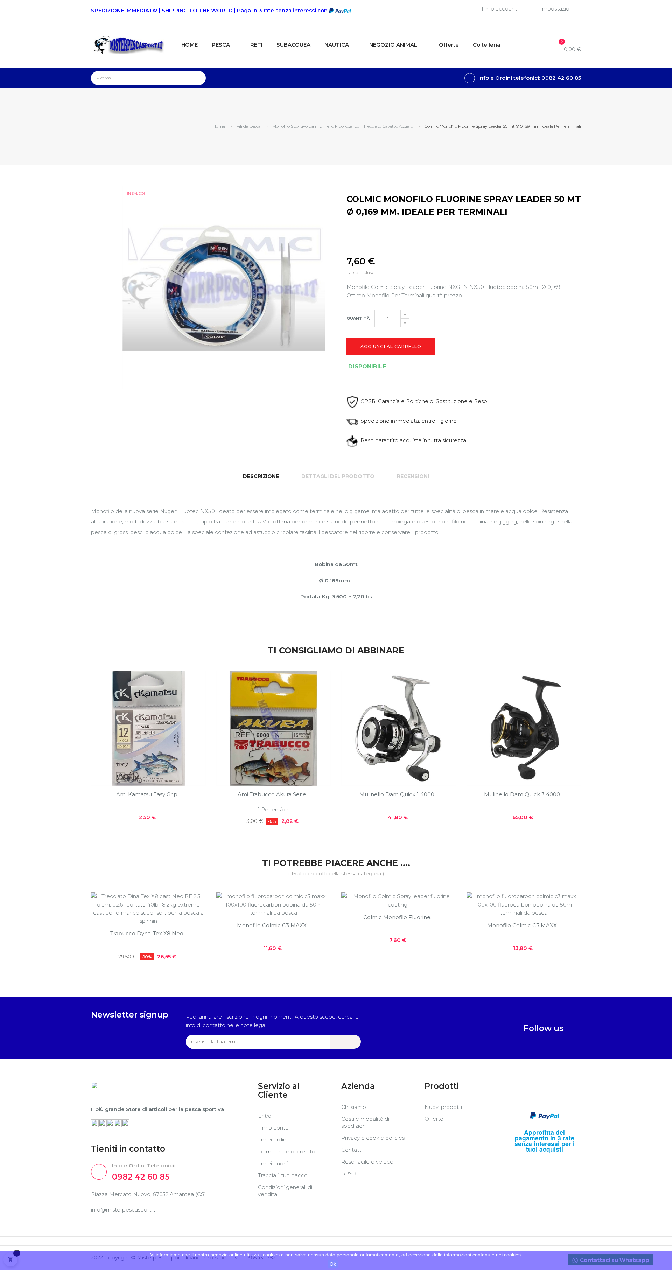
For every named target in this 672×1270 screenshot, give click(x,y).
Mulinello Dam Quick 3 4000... (523, 794)
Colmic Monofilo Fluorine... (398, 917)
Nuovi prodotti (443, 1107)
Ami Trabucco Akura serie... (273, 794)
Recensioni (413, 476)
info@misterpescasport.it (123, 1209)
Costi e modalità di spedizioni (365, 1122)
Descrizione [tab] (261, 476)
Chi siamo (353, 1107)
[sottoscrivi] (345, 1042)
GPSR (348, 1173)
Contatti (351, 1149)
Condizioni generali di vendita (285, 1191)
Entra (264, 1115)
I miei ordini (272, 1139)
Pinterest (380, 231)
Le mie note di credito (286, 1151)
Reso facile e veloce (367, 1161)
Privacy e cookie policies (373, 1137)
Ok (333, 1264)
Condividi (348, 231)
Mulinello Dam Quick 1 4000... (398, 794)
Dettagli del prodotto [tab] (337, 476)
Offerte (434, 1119)
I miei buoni (273, 1163)
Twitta (364, 231)
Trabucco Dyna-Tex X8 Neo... (148, 933)
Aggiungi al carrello (390, 346)
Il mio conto (273, 1127)
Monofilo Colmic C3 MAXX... (273, 925)
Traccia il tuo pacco (283, 1175)
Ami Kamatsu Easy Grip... (148, 794)
